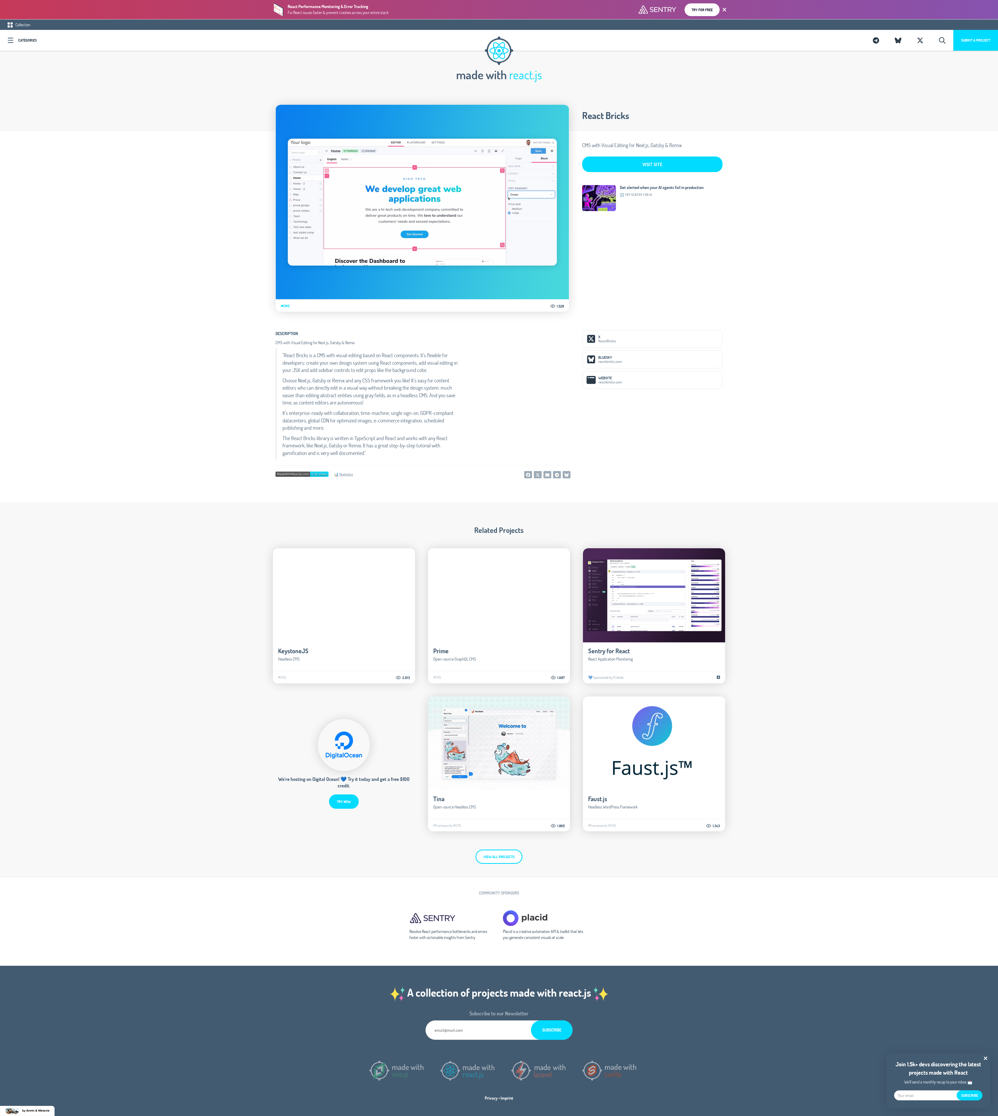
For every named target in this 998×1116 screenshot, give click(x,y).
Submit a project (975, 40)
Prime (441, 650)
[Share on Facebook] (528, 474)
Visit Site (652, 164)
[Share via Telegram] (557, 474)
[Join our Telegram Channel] (876, 40)
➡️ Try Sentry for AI (636, 194)
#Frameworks (442, 825)
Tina (438, 798)
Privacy (491, 1098)
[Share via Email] (547, 474)
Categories (27, 40)
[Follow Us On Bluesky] (898, 40)
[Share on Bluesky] (566, 474)
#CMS (285, 306)
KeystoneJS (293, 650)
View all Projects (499, 856)
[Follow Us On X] (920, 40)
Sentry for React (609, 650)
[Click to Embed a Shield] (302, 473)
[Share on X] (538, 474)
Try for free (702, 9)
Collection (22, 24)
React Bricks (605, 115)
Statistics (346, 474)
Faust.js (597, 798)
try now (344, 801)
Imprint (507, 1098)
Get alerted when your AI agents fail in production (662, 187)
